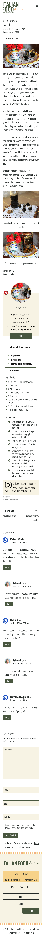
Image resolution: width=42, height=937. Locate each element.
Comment (8, 749)
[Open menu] (36, 6)
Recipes (5, 20)
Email (6, 803)
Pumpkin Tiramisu (10, 514)
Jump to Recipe (13, 38)
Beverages (13, 20)
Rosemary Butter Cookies (32, 515)
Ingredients (15, 355)
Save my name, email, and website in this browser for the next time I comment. (20, 826)
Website (7, 817)
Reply (7, 567)
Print (21, 336)
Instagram (27, 490)
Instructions (16, 359)
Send (31, 911)
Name (7, 789)
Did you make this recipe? (21, 363)
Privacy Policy (33, 929)
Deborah (7, 29)
